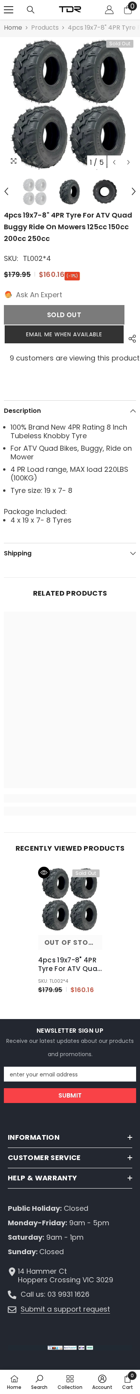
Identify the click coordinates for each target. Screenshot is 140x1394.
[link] (70, 798)
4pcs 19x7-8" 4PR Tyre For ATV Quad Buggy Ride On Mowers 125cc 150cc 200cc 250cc (70, 964)
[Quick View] (44, 872)
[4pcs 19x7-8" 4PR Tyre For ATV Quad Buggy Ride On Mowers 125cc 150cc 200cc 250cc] (70, 899)
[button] (114, 162)
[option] (70, 103)
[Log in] (109, 9)
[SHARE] (130, 338)
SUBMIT (70, 1095)
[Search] (30, 9)
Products (45, 27)
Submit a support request (65, 1309)
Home (13, 27)
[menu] (8, 9)
